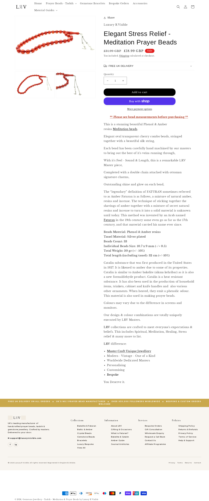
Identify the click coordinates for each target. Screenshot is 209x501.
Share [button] (111, 17)
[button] (61, 3)
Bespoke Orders (153, 426)
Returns (188, 463)
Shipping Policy (186, 426)
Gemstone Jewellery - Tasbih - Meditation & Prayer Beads (51, 499)
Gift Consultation (153, 429)
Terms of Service (187, 437)
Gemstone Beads (86, 437)
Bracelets (82, 440)
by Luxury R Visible (89, 499)
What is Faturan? (120, 433)
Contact (197, 463)
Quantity (109, 74)
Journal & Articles (120, 444)
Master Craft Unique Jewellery (129, 351)
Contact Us (150, 440)
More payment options (139, 109)
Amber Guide (118, 440)
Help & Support (186, 440)
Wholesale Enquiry (154, 433)
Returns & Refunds (188, 429)
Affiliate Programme (155, 444)
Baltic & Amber (84, 429)
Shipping (124, 56)
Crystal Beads (84, 433)
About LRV (116, 426)
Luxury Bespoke (85, 444)
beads (125, 129)
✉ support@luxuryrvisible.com (24, 438)
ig (16, 444)
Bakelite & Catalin (120, 437)
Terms (180, 463)
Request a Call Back (155, 437)
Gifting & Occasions (121, 429)
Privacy (172, 463)
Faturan (109, 220)
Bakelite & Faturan (86, 426)
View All (81, 448)
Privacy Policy (185, 433)
